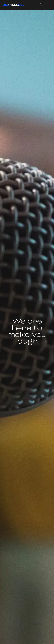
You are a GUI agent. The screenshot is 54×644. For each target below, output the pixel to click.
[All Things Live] (13, 5)
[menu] (48, 4)
